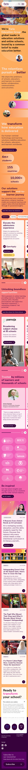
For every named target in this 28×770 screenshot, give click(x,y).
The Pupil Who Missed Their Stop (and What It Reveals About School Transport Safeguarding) (13, 617)
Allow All (21, 726)
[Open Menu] (23, 4)
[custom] (2, 745)
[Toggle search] (19, 4)
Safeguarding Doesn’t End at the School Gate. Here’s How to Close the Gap (13, 572)
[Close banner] (24, 701)
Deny (14, 726)
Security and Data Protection (6, 736)
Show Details (7, 726)
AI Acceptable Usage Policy (19, 735)
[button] (25, 283)
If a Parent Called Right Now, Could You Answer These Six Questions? (12, 663)
